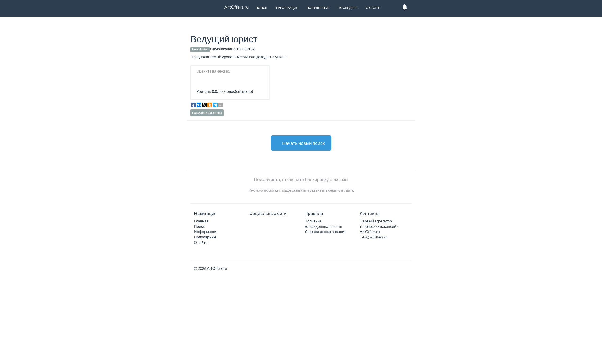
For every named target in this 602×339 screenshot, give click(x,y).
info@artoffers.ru (374, 237)
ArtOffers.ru (236, 7)
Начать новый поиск (303, 143)
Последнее (347, 8)
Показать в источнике (207, 113)
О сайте (372, 8)
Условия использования (325, 231)
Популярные (318, 8)
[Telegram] (259, 222)
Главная (201, 221)
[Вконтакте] (252, 222)
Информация (286, 8)
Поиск (261, 8)
